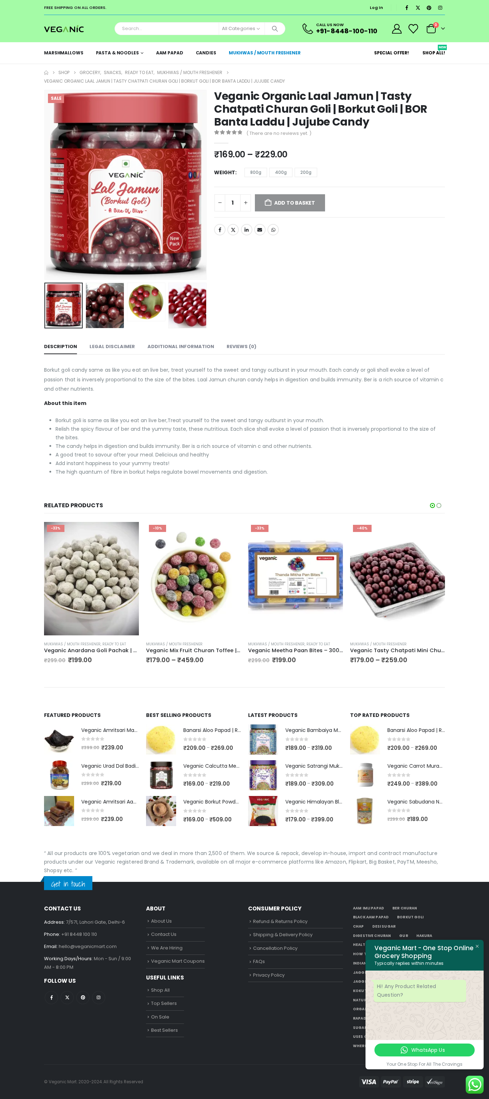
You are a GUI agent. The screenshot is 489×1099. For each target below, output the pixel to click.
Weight (224, 172)
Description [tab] (60, 346)
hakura (424, 935)
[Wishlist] (413, 29)
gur (403, 935)
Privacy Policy (269, 975)
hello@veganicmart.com (88, 946)
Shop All (160, 990)
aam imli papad (368, 908)
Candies (206, 53)
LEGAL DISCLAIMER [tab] (112, 346)
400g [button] (281, 172)
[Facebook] (406, 7)
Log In (376, 7)
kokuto (361, 990)
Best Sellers (164, 1030)
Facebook (220, 229)
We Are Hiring (167, 947)
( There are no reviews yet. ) (278, 133)
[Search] (275, 29)
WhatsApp (273, 229)
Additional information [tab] (180, 346)
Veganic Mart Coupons (178, 961)
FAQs (259, 961)
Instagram (98, 997)
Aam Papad (169, 53)
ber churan (404, 908)
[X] (417, 7)
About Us (161, 921)
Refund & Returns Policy (280, 921)
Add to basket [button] (127, 533)
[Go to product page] (59, 739)
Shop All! (433, 50)
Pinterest (82, 997)
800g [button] (255, 172)
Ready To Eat (114, 644)
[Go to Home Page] (46, 72)
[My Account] (396, 29)
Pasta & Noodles (117, 53)
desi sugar (384, 926)
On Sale (160, 1016)
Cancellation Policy (275, 948)
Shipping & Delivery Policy (283, 934)
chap (358, 926)
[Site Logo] (64, 28)
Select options (229, 533)
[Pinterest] (429, 7)
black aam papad (371, 917)
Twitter (233, 229)
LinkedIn (246, 229)
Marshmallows (63, 53)
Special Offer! (391, 53)
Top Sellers (164, 1003)
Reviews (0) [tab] (241, 346)
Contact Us (163, 934)
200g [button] (305, 172)
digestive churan (372, 935)
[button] (45, 184)
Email (260, 229)
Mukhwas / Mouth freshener (265, 53)
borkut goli (410, 917)
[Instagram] (440, 7)
